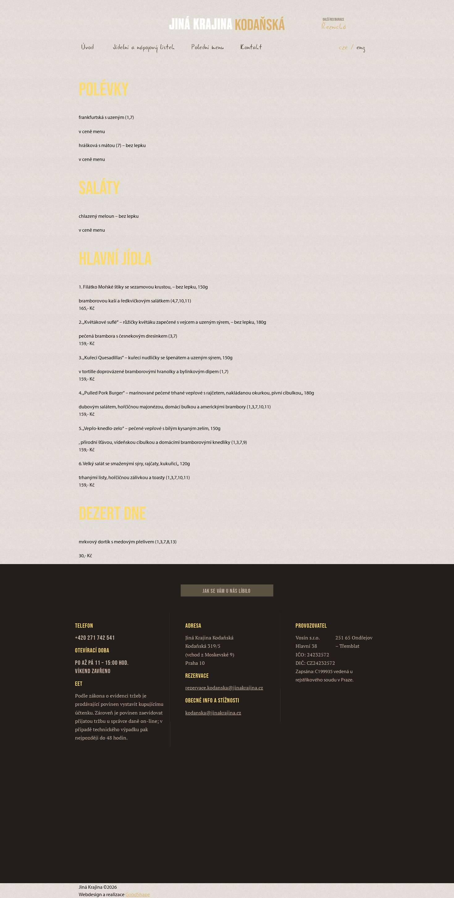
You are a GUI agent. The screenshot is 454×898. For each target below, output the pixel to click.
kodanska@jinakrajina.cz (213, 712)
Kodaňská (260, 24)
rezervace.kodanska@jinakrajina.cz (224, 687)
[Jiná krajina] (200, 23)
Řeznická (334, 25)
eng (361, 47)
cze (343, 47)
